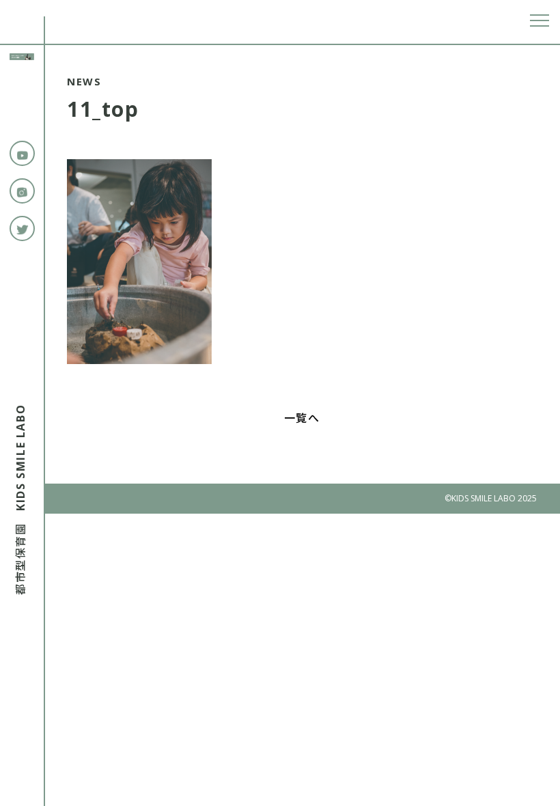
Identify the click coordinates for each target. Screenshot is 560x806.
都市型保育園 (20, 499)
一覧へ (302, 418)
